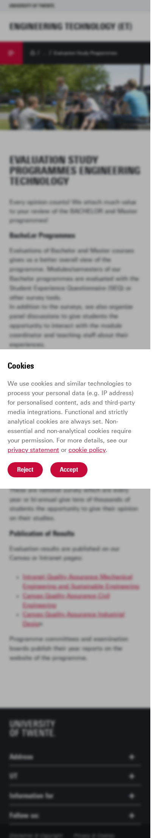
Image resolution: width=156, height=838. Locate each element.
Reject (25, 469)
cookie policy (87, 449)
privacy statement (33, 449)
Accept (69, 469)
